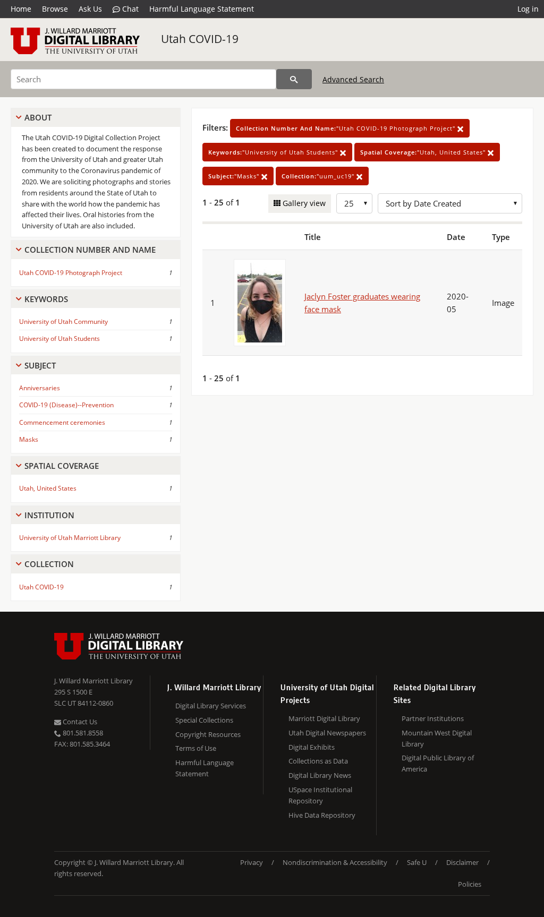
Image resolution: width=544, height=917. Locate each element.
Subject (40, 365)
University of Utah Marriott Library (70, 537)
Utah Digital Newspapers (327, 733)
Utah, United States (47, 488)
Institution (49, 515)
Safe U (417, 862)
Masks (28, 439)
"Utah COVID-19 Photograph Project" (346, 128)
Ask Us (90, 9)
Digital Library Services (210, 705)
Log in (528, 9)
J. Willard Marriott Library (93, 680)
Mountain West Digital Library (437, 738)
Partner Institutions (433, 718)
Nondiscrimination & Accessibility (335, 862)
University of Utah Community (63, 321)
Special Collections (204, 720)
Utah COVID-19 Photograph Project (70, 272)
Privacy (251, 862)
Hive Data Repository (321, 815)
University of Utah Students (59, 338)
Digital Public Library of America (438, 763)
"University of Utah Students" (274, 152)
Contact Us (79, 721)
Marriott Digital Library (324, 718)
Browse (55, 9)
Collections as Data (318, 761)
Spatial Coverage (61, 465)
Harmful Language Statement (201, 9)
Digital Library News (319, 775)
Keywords (46, 299)
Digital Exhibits (311, 747)
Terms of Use (195, 748)
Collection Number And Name (90, 249)
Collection (49, 564)
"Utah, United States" (424, 152)
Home (21, 9)
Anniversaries (39, 387)
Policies (469, 884)
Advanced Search (353, 79)
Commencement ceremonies (62, 422)
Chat (129, 9)
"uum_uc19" (319, 176)
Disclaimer (462, 862)
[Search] (294, 79)
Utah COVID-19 (200, 38)
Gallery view (303, 203)
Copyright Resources (208, 734)
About (38, 117)
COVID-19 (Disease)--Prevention (66, 404)
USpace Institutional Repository (320, 795)
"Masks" (234, 176)
